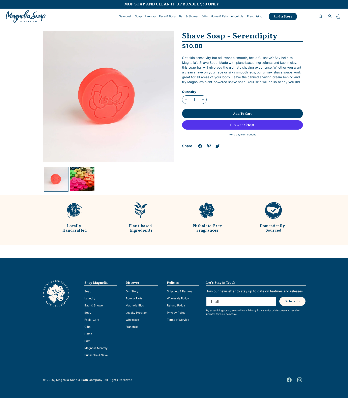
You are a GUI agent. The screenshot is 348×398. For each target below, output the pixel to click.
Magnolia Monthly (96, 348)
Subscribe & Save (96, 355)
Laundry (89, 298)
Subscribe (292, 301)
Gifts (87, 326)
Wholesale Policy (178, 298)
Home (88, 333)
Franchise (132, 326)
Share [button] (187, 146)
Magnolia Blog (135, 305)
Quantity (189, 92)
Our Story (132, 291)
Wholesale (132, 319)
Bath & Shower (94, 305)
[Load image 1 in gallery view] (56, 179)
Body (87, 312)
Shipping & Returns (179, 291)
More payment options (242, 134)
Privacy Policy (176, 312)
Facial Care (91, 319)
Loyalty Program (136, 312)
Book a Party (134, 298)
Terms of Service (178, 319)
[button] (138, 16)
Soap (87, 291)
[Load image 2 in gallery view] (82, 179)
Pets (87, 340)
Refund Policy (176, 305)
